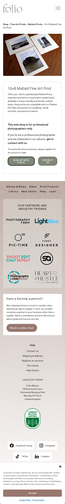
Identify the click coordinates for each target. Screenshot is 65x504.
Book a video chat (21, 328)
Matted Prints (35, 24)
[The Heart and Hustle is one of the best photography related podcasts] (47, 277)
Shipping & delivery (33, 356)
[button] (60, 466)
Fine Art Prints (18, 24)
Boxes (33, 186)
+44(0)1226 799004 (32, 379)
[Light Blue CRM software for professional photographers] (47, 221)
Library (13, 191)
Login (52, 191)
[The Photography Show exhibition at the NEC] (18, 277)
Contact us (32, 351)
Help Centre (29, 191)
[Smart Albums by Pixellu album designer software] (47, 258)
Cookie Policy (25, 500)
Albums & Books (16, 186)
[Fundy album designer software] (47, 240)
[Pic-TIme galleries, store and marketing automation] (18, 240)
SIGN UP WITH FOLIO (21, 161)
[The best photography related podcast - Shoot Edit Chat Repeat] (18, 258)
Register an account (32, 360)
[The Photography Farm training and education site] (18, 221)
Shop (6, 24)
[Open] (58, 8)
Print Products (49, 186)
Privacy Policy (38, 500)
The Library (32, 365)
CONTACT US (47, 161)
